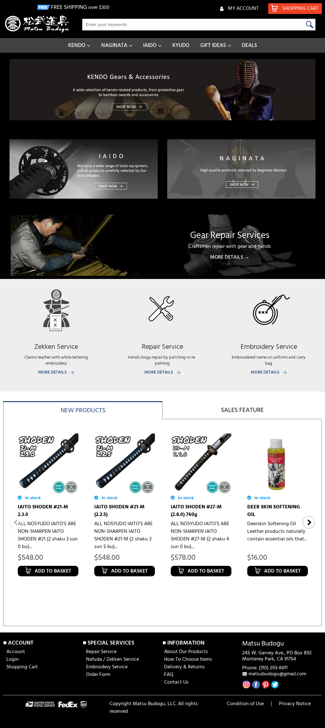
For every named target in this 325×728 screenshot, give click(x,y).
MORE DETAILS (52, 372)
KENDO (76, 45)
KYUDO (180, 45)
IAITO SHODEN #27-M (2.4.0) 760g (196, 511)
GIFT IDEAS (213, 45)
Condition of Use (245, 704)
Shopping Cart (22, 667)
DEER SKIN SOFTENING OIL (273, 511)
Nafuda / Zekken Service (112, 659)
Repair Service (101, 652)
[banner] (162, 89)
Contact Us (176, 682)
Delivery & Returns (184, 667)
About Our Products (186, 652)
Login (12, 659)
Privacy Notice (295, 704)
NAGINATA (114, 45)
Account (15, 652)
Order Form (98, 675)
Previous (16, 522)
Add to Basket (53, 571)
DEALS (249, 45)
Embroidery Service (107, 667)
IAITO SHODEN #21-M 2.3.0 (43, 511)
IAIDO (149, 45)
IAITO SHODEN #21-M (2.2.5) (119, 511)
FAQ (168, 675)
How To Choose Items (188, 659)
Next (308, 522)
